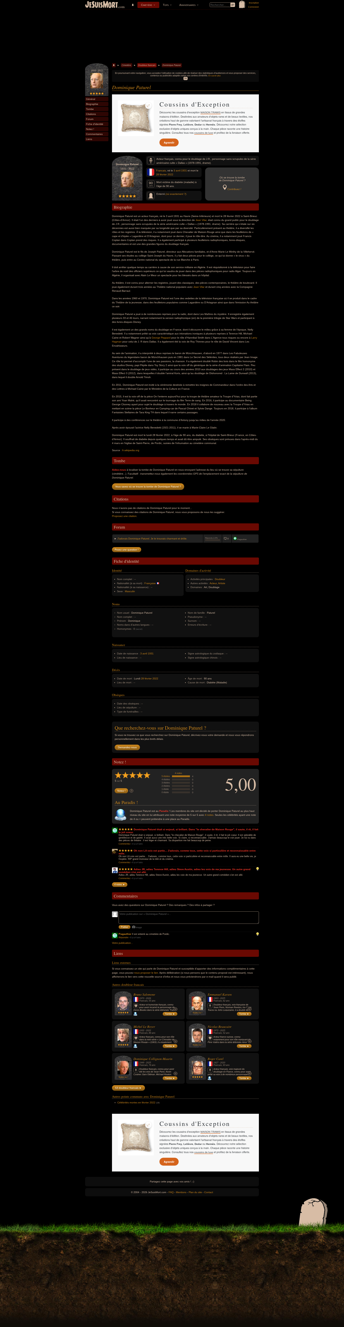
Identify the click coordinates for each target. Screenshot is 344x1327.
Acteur (213, 583)
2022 (170, 174)
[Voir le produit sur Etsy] (136, 118)
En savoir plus (214, 76)
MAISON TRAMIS (210, 112)
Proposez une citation (124, 516)
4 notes (178, 773)
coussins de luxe (203, 132)
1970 (141, 998)
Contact (208, 1192)
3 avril (177, 170)
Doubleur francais (147, 65)
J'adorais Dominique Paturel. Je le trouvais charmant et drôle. (152, 538)
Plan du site (195, 1192)
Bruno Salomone (144, 994)
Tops (166, 4)
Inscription (254, 3)
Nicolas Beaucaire (219, 1026)
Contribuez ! (234, 189)
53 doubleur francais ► (128, 1087)
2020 (222, 1062)
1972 (215, 1030)
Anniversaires (187, 4)
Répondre (123, 937)
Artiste (221, 583)
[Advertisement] (172, 36)
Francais (161, 170)
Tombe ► (170, 1014)
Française (150, 583)
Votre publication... (122, 942)
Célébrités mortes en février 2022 (136, 1102)
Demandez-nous (127, 747)
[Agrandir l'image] (148, 105)
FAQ (171, 1192)
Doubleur (220, 579)
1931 (184, 170)
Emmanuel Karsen (220, 994)
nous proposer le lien (146, 972)
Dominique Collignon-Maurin (152, 1059)
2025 (222, 998)
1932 (141, 1030)
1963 (215, 998)
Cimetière (146, 4)
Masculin (130, 591)
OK (185, 78)
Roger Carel (215, 1059)
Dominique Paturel (172, 65)
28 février (161, 174)
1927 (215, 1062)
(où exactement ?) (176, 194)
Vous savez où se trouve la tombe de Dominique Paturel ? (148, 486)
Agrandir (169, 142)
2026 (148, 998)
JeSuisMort (101, 5)
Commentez (124, 844)
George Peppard (161, 337)
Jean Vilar (201, 220)
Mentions (181, 1192)
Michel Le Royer (144, 1026)
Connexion (253, 7)
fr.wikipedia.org (130, 450)
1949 (141, 1062)
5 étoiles (166, 776)
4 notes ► (119, 884)
